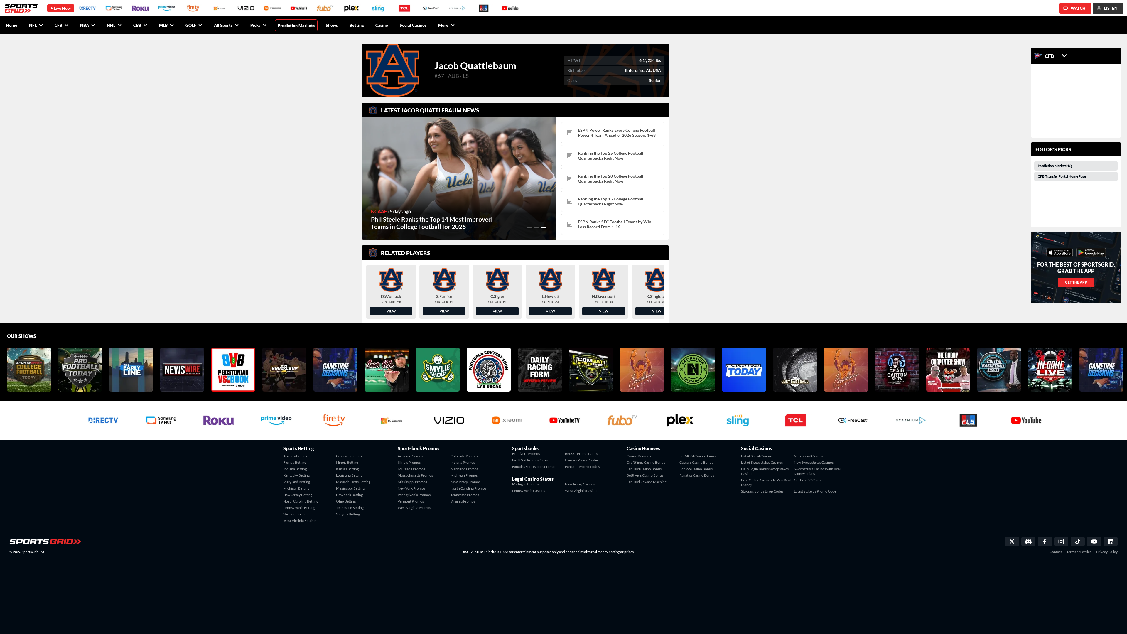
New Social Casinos (808, 456)
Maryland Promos (464, 469)
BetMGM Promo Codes (530, 460)
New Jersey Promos (465, 482)
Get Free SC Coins (807, 480)
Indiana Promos (463, 462)
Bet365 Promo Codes (581, 453)
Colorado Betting (349, 456)
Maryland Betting (296, 482)
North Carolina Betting (300, 501)
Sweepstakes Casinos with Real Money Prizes (817, 471)
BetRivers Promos (526, 453)
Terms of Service (1079, 552)
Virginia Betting (348, 514)
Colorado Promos (464, 456)
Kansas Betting (347, 469)
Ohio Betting (346, 501)
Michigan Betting (296, 488)
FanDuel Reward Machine (647, 482)
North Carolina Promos (468, 488)
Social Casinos (413, 25)
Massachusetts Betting (353, 482)
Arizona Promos (410, 456)
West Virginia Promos (414, 507)
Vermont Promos (411, 501)
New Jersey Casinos (580, 484)
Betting (357, 25)
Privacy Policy (1107, 552)
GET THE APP (1076, 282)
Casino (381, 25)
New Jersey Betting (297, 495)
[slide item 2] (536, 227)
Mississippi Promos (412, 482)
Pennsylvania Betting (299, 507)
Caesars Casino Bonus (696, 462)
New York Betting (349, 495)
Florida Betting (294, 462)
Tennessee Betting (350, 507)
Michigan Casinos (525, 484)
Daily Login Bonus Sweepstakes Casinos (765, 471)
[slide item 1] (529, 227)
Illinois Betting (347, 462)
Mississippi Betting (350, 488)
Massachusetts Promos (415, 475)
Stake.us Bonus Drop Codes (762, 491)
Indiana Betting (295, 469)
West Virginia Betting (299, 520)
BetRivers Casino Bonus (645, 475)
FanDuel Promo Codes (582, 466)
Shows (332, 25)
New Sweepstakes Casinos (814, 462)
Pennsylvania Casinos (528, 490)
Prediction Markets (296, 25)
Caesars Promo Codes (581, 460)
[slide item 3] (543, 227)
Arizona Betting (295, 456)
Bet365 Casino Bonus (696, 469)
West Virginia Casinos (581, 490)
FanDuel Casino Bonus (644, 469)
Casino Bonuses (639, 456)
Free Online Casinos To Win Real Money (766, 482)
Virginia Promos (463, 501)
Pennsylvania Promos (414, 495)
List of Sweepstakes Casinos (762, 462)
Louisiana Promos (411, 469)
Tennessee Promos (465, 495)
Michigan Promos (464, 475)
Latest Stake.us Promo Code (815, 491)
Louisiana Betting (349, 475)
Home (11, 25)
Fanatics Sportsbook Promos (534, 466)
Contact (1056, 552)
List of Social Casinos (756, 456)
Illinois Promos (409, 462)
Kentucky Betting (296, 475)
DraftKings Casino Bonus (646, 462)
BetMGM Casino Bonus (697, 456)
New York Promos (411, 488)
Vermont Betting (295, 514)
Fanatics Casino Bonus (696, 475)
